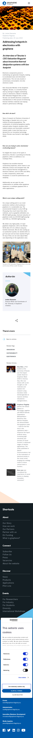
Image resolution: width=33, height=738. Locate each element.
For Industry (8, 602)
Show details (22, 677)
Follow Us (7, 554)
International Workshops (14, 611)
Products (7, 580)
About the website (11, 563)
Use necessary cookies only (16, 686)
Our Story (7, 523)
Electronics (11, 356)
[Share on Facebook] (17, 314)
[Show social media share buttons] (16, 320)
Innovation (11, 349)
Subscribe (7, 551)
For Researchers (10, 599)
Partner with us (10, 532)
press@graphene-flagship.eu (12, 723)
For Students (9, 605)
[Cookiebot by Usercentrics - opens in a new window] (9, 620)
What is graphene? (11, 538)
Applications (8, 583)
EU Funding (8, 535)
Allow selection (17, 695)
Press (5, 557)
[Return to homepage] (12, 3)
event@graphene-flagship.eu (12, 702)
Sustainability (12, 353)
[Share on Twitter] (11, 317)
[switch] (25, 659)
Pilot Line (7, 586)
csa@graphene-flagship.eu (11, 709)
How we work (9, 526)
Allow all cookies (16, 691)
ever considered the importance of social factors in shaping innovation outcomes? (23, 475)
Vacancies (7, 560)
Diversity (7, 608)
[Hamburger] (29, 3)
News (5, 577)
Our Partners (8, 529)
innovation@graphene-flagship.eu (13, 716)
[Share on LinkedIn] (23, 317)
